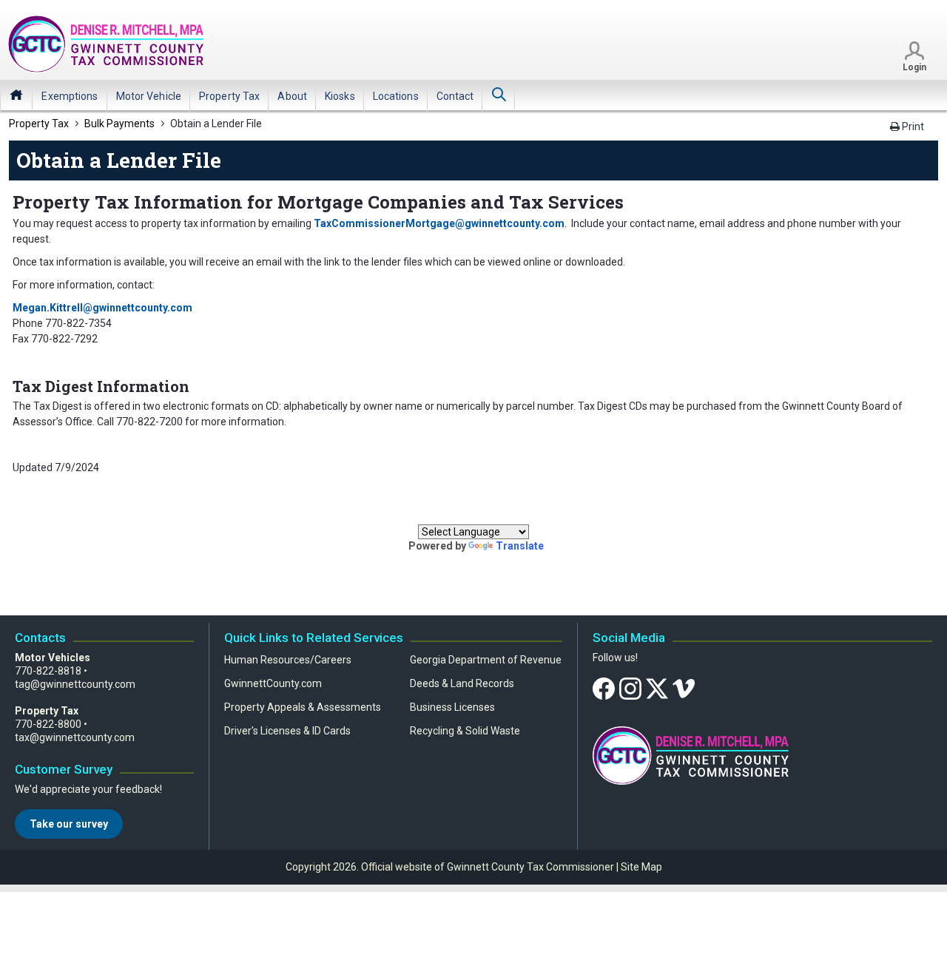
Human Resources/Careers (287, 660)
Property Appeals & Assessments (302, 707)
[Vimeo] (684, 688)
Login (914, 67)
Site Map (641, 867)
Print (912, 126)
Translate (520, 546)
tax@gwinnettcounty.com (75, 737)
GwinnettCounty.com (273, 683)
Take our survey (69, 824)
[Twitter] (657, 688)
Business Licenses (452, 707)
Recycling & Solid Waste (465, 731)
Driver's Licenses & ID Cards (287, 731)
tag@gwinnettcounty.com (75, 684)
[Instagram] (630, 688)
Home (16, 94)
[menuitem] (70, 96)
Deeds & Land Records (462, 683)
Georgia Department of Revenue (486, 660)
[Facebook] (604, 688)
